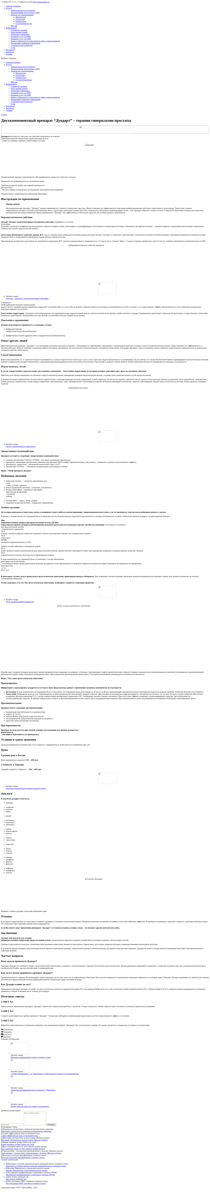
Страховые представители (21, 45)
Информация (11, 28)
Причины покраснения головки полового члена (26, 788)
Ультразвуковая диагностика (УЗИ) (25, 13)
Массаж (14, 26)
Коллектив (10, 50)
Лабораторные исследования (23, 10)
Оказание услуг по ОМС (21, 39)
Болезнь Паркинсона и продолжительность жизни (27, 1170)
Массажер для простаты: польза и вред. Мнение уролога (24, 1140)
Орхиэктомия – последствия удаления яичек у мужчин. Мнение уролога (31, 1153)
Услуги (9, 8)
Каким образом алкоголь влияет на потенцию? (30, 1106)
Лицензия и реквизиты (20, 34)
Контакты (10, 52)
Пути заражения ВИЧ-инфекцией (20, 602)
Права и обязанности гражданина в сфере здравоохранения (35, 41)
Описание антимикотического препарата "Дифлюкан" (33, 1090)
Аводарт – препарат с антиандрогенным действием (27, 298)
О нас (13, 48)
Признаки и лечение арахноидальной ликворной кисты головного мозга (36, 1166)
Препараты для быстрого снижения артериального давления (26, 1131)
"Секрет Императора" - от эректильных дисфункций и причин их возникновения (45, 1074)
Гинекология (21, 21)
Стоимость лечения (19, 30)
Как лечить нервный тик (16, 1179)
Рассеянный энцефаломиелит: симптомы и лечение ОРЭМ (30, 1175)
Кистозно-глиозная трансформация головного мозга (22, 1157)
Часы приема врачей (19, 32)
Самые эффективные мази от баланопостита (19, 1136)
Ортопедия (20, 19)
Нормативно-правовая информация (25, 43)
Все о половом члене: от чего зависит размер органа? (23, 1149)
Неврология (21, 17)
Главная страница (13, 6)
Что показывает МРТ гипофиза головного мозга (26, 1183)
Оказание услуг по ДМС (21, 37)
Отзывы (9, 54)
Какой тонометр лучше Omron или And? (17, 1144)
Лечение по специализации (22, 15)
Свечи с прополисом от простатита (20, 446)
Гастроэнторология (24, 24)
